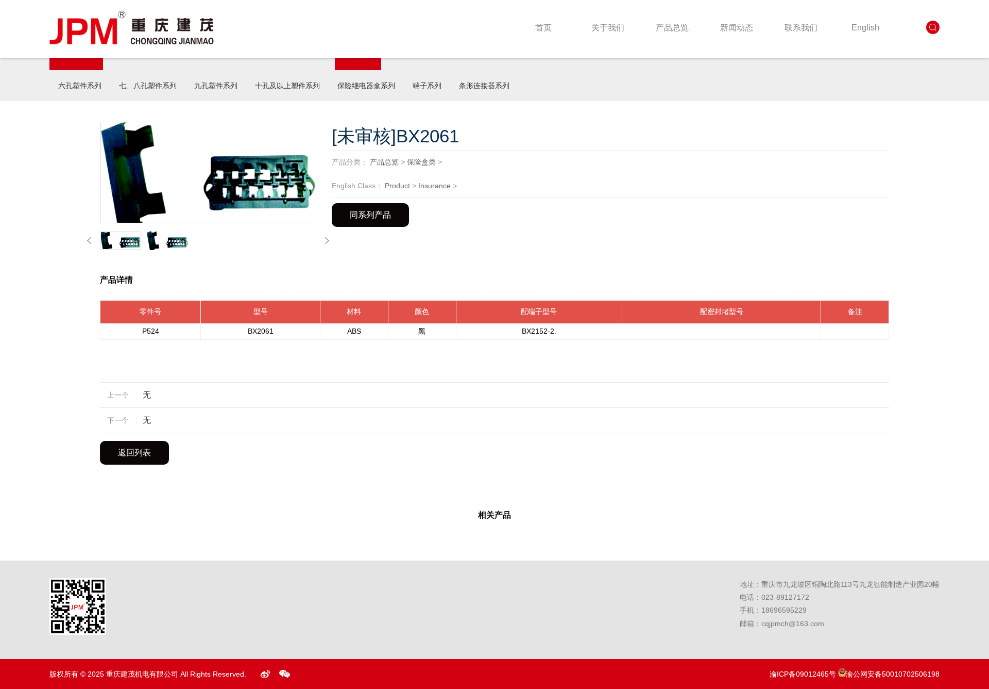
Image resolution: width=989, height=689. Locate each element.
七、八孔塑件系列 (148, 85)
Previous (89, 240)
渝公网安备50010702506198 (893, 674)
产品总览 (384, 162)
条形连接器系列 (484, 85)
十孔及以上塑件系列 (287, 85)
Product (397, 186)
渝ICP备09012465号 (803, 674)
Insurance (434, 186)
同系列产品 (370, 214)
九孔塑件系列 (215, 85)
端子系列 (427, 85)
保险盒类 (421, 162)
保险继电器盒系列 (366, 85)
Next (327, 240)
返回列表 (134, 452)
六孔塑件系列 (79, 85)
